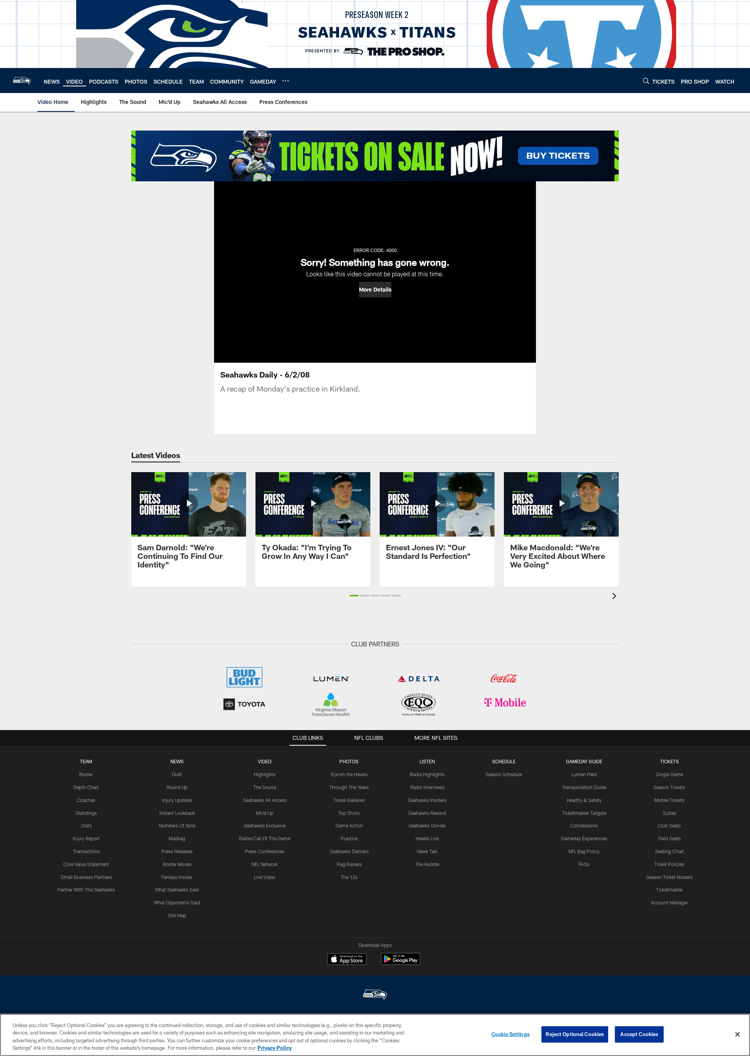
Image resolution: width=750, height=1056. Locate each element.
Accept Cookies (639, 1034)
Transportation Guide (584, 787)
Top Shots (349, 813)
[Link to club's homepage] (21, 80)
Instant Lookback (177, 813)
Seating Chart (669, 851)
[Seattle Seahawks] (375, 995)
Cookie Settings (510, 1034)
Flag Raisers (349, 864)
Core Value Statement (86, 864)
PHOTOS (349, 761)
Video (264, 761)
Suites (669, 813)
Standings (86, 813)
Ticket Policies (669, 864)
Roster (86, 774)
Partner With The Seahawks (86, 889)
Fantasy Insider (177, 877)
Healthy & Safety (584, 800)
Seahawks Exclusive (265, 825)
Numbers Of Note (177, 825)
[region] (375, 1035)
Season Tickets (669, 787)
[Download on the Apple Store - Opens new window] (346, 960)
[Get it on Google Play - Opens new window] (400, 962)
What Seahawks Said (177, 889)
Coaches (86, 800)
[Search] (646, 80)
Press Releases (177, 851)
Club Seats (669, 825)
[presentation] (615, 597)
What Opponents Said (177, 902)
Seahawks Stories (427, 825)
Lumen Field (584, 774)
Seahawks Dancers (349, 851)
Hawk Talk (427, 851)
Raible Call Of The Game (264, 838)
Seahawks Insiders (427, 800)
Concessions (584, 825)
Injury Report (86, 838)
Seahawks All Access (265, 800)
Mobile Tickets (669, 800)
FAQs (584, 864)
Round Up (177, 787)
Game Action (349, 825)
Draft (177, 774)
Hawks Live (427, 838)
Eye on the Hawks (349, 774)
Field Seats (669, 838)
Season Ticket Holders (669, 877)
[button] (375, 289)
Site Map (177, 915)
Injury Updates (177, 800)
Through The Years (349, 787)
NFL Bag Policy (584, 851)
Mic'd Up (264, 813)
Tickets (669, 761)
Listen (427, 761)
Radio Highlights (427, 774)
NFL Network (265, 864)
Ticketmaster (669, 889)
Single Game (669, 774)
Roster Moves (177, 864)
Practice (349, 838)
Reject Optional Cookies (575, 1034)
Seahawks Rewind (427, 813)
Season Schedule (504, 774)
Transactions (86, 851)
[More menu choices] (285, 81)
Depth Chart (86, 787)
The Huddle (427, 864)
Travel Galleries (349, 800)
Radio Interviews (427, 787)
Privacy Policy (274, 1048)
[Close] (737, 1034)
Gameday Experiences (584, 838)
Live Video (264, 877)
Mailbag (177, 838)
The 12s (349, 877)
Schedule (504, 761)
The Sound (264, 787)
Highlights (264, 774)
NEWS (177, 761)
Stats (86, 825)
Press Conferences (264, 851)
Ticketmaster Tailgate (584, 813)
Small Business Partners (86, 877)
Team (86, 761)
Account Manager (669, 902)
